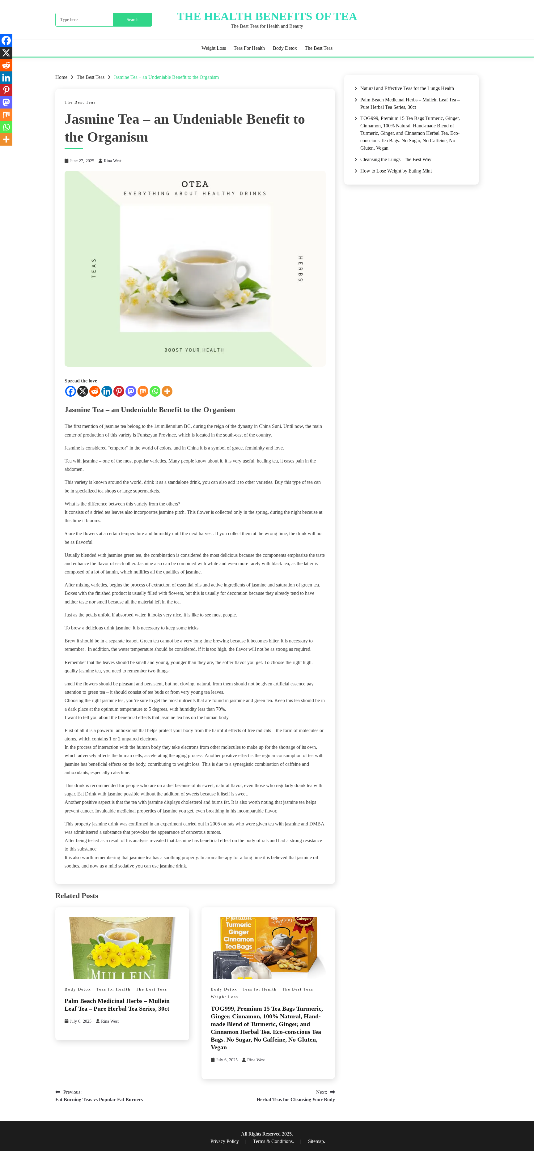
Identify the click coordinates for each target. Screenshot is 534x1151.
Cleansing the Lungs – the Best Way (395, 159)
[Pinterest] (118, 391)
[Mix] (143, 391)
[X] (82, 391)
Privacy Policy (225, 1141)
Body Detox (285, 48)
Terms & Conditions (273, 1141)
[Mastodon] (130, 391)
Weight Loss (213, 48)
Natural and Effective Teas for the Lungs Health (407, 88)
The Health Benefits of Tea (267, 16)
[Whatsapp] (155, 391)
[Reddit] (94, 391)
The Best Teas (319, 48)
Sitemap (316, 1141)
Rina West (112, 161)
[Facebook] (70, 391)
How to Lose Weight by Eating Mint (396, 170)
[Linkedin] (106, 391)
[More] (167, 391)
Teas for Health (249, 48)
